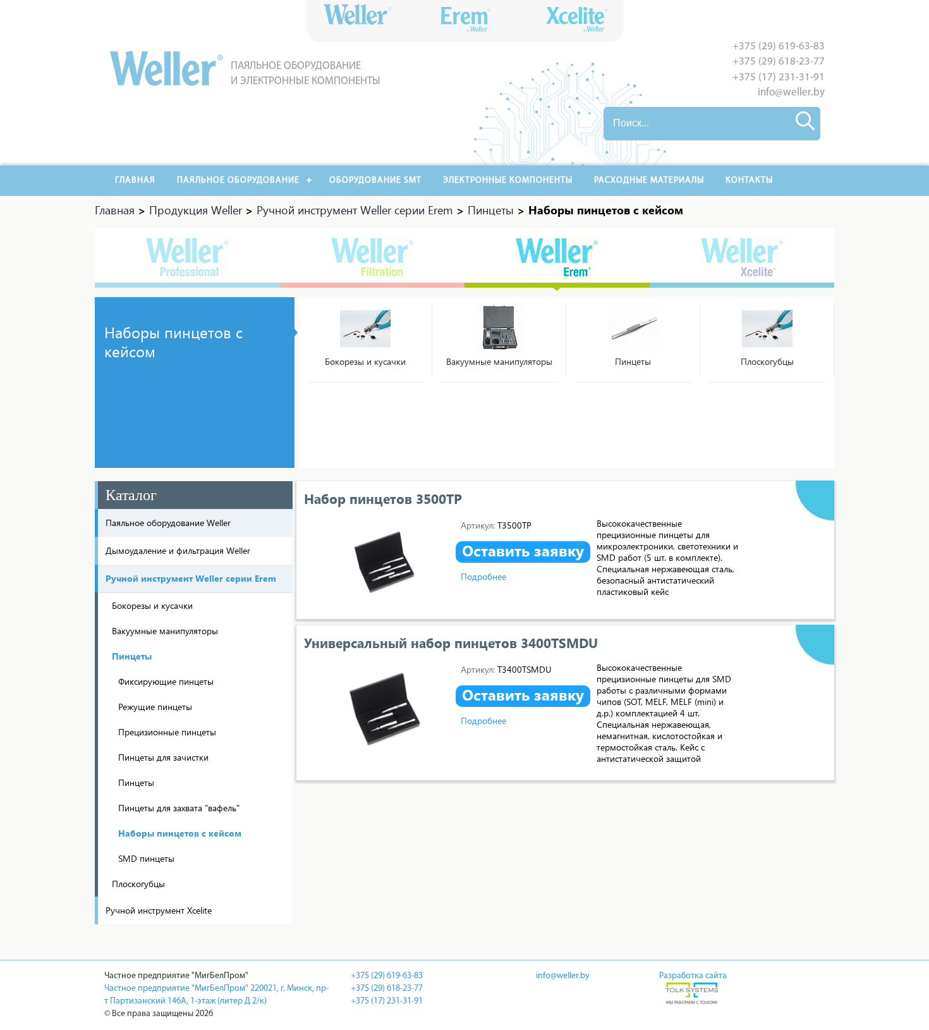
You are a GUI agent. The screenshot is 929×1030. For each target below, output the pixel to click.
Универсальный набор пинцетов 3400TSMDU (451, 642)
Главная (135, 180)
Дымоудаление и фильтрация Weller (178, 550)
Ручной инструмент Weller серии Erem (191, 578)
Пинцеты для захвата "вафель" (179, 808)
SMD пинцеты (146, 858)
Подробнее (483, 576)
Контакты (749, 180)
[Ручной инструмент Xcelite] (742, 258)
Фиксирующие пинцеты (166, 681)
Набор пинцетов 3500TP (383, 498)
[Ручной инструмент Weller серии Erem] (557, 258)
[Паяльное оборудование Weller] (187, 258)
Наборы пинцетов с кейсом (179, 833)
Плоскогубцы (767, 361)
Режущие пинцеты (155, 707)
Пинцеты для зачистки (163, 757)
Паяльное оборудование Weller (168, 523)
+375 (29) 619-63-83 (778, 46)
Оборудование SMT (375, 180)
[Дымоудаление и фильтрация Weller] (372, 258)
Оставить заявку (523, 550)
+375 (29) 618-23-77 (778, 61)
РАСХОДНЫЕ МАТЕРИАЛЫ (649, 180)
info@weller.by (791, 92)
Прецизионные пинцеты (167, 732)
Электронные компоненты (508, 180)
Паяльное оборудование (238, 180)
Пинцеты (633, 361)
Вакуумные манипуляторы (499, 361)
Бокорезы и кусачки (365, 361)
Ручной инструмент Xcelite (159, 910)
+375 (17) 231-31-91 (778, 77)
